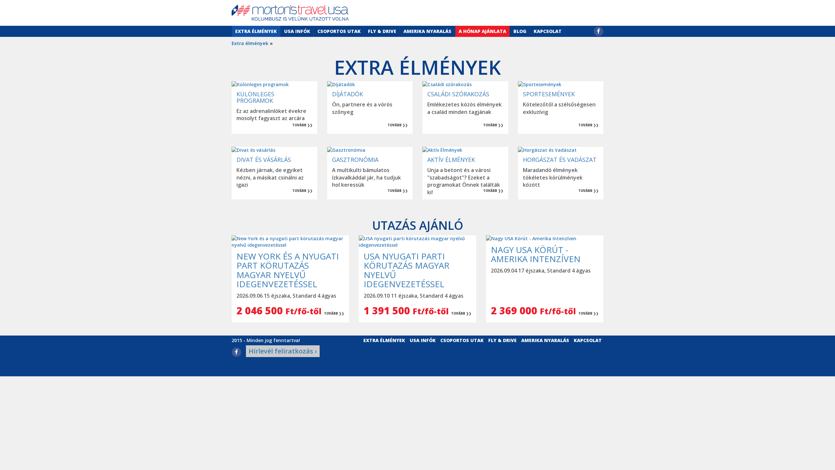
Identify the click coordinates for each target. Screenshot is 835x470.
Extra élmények (256, 31)
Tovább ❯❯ (302, 125)
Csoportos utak (339, 31)
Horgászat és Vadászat (560, 160)
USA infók (297, 31)
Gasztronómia (355, 160)
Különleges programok (255, 97)
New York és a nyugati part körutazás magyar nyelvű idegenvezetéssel (287, 270)
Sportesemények (549, 94)
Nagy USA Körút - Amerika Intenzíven (536, 254)
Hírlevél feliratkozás (283, 351)
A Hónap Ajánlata (482, 31)
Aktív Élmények (451, 160)
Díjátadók (347, 94)
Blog (519, 31)
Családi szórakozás (458, 94)
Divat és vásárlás (263, 160)
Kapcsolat (548, 31)
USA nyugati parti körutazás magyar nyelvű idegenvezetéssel (406, 270)
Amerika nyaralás (427, 31)
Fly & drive (382, 31)
